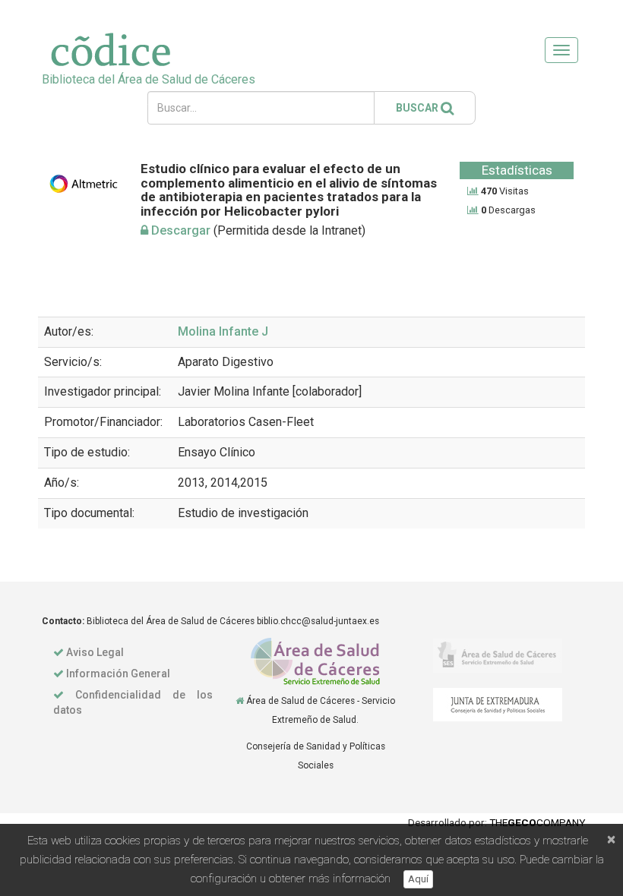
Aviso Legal (95, 652)
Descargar (179, 230)
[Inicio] (240, 701)
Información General (118, 673)
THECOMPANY (537, 822)
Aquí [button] (418, 879)
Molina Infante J (223, 331)
